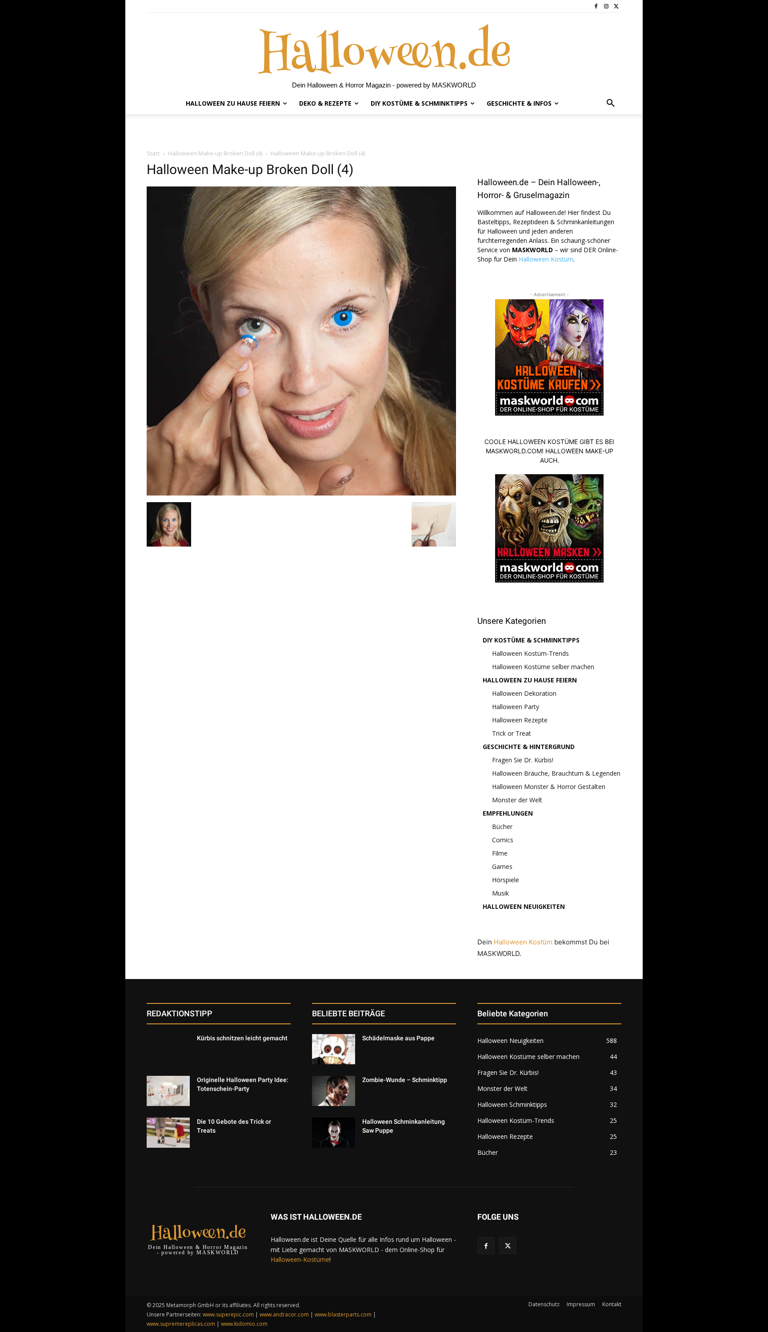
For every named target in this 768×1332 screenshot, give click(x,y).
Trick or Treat (511, 733)
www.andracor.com (284, 1314)
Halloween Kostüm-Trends (530, 653)
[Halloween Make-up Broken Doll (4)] (301, 493)
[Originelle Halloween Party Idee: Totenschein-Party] (168, 1091)
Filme (500, 853)
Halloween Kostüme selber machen (543, 666)
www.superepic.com (228, 1314)
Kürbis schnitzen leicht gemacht (242, 1038)
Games (502, 866)
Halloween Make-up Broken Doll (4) (215, 153)
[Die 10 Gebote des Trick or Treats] (168, 1133)
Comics (502, 840)
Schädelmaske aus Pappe (398, 1038)
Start (153, 153)
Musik (500, 893)
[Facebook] (596, 6)
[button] (610, 103)
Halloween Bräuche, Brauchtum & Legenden (556, 773)
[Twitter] (616, 6)
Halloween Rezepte (520, 720)
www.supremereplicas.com (181, 1324)
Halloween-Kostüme (300, 1259)
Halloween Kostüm (546, 259)
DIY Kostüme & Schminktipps (531, 640)
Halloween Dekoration (524, 693)
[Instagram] (606, 6)
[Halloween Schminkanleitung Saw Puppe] (333, 1133)
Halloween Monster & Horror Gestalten (548, 786)
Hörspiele (505, 880)
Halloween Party (515, 706)
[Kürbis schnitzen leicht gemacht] (168, 1049)
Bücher (502, 826)
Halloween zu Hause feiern (530, 680)
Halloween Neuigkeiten (524, 906)
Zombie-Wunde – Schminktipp (404, 1079)
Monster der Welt (517, 800)
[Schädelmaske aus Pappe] (333, 1049)
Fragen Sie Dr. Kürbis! (522, 760)
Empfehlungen (508, 813)
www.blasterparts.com (343, 1314)
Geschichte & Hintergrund (529, 746)
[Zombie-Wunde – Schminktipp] (333, 1091)
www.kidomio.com (244, 1324)
